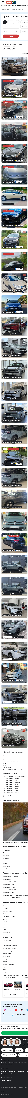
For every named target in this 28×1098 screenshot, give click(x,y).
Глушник (5, 913)
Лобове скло (6, 935)
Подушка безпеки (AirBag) (10, 945)
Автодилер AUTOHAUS (9, 887)
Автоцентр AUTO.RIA (6, 1073)
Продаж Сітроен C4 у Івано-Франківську (14, 776)
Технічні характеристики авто (11, 761)
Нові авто (4, 1069)
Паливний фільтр (7, 940)
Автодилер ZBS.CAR (8, 892)
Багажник (5, 908)
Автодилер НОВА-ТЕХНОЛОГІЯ (11, 898)
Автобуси (5, 863)
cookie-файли (16, 1028)
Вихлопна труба (7, 911)
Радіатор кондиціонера (9, 948)
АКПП (4, 905)
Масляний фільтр (7, 937)
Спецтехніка (6, 855)
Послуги (9, 1080)
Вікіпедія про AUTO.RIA (9, 1055)
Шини (4, 972)
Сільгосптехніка (6, 1078)
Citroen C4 (5, 765)
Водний (5, 869)
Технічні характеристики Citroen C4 (12, 769)
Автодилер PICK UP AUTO (10, 890)
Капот (4, 929)
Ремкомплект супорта (9, 951)
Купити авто (6, 755)
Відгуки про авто (7, 1050)
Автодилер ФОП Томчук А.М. (11, 876)
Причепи (5, 861)
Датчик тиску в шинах (9, 916)
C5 (14, 48)
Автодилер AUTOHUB (8, 884)
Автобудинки (6, 866)
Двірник (5, 921)
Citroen (4, 763)
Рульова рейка (7, 953)
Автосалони (4, 1071)
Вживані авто (6, 1060)
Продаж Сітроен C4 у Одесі (10, 790)
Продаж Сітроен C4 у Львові (10, 788)
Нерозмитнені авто (6, 1065)
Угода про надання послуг (8, 1087)
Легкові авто (6, 850)
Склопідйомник (7, 956)
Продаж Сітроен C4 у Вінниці (11, 778)
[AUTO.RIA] (11, 2)
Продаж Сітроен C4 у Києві (10, 784)
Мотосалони (12, 1071)
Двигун (5, 919)
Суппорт (5, 961)
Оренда (3, 1080)
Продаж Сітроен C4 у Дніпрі (10, 780)
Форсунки (5, 969)
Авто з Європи (13, 1062)
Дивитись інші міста (8, 796)
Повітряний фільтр (8, 943)
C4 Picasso (7, 48)
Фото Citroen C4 (7, 767)
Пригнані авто (23, 1062)
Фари (4, 967)
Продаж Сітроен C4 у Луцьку (11, 786)
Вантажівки (6, 858)
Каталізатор (6, 932)
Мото (4, 853)
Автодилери (4, 1062)
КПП (4, 927)
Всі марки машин (7, 757)
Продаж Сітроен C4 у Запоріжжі (11, 782)
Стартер (5, 959)
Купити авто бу (7, 759)
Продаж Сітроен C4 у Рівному (11, 792)
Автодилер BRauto (8, 879)
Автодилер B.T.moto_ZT (9, 882)
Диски (4, 924)
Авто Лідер (19, 1050)
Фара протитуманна (8, 964)
